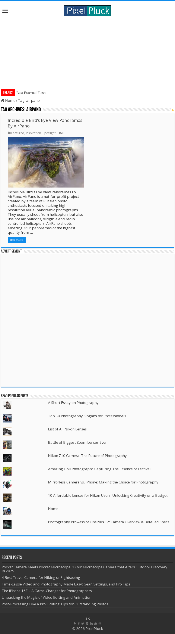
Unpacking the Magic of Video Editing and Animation (46, 597)
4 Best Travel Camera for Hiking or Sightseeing (41, 577)
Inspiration (33, 133)
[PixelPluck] (87, 10)
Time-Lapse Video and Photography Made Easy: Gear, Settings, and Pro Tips (66, 584)
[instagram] (100, 623)
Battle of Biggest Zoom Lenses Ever (77, 442)
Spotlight (49, 133)
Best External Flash (31, 93)
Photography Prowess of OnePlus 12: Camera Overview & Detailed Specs (108, 521)
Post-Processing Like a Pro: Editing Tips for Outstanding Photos (55, 603)
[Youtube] (95, 623)
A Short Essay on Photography (73, 402)
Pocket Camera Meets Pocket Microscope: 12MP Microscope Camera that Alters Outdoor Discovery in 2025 (84, 569)
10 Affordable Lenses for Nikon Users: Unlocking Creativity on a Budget (108, 495)
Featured (17, 133)
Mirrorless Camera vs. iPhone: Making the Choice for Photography (103, 482)
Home (9, 100)
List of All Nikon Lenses (67, 429)
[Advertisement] (87, 50)
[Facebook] (78, 623)
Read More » (16, 239)
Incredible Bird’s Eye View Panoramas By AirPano (45, 123)
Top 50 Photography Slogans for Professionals (87, 415)
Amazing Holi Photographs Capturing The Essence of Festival (99, 468)
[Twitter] (83, 623)
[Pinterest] (87, 623)
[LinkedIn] (91, 623)
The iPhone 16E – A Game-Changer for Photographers (47, 590)
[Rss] (75, 623)
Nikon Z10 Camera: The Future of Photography (87, 455)
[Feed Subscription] (173, 110)
